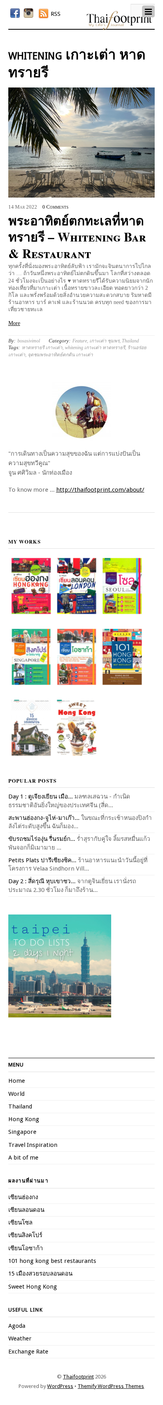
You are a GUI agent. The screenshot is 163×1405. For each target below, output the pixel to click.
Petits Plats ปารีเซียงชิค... (42, 860)
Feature (79, 341)
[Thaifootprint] (119, 28)
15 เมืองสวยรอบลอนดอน (40, 1273)
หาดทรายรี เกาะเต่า (42, 347)
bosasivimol (28, 341)
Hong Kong (23, 1119)
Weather (20, 1338)
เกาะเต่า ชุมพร (104, 341)
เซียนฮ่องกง (23, 1197)
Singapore (22, 1131)
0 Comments (55, 207)
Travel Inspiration (32, 1144)
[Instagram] (28, 13)
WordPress (60, 1386)
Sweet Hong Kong (32, 1286)
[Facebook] (15, 13)
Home (16, 1080)
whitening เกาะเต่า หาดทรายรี (95, 347)
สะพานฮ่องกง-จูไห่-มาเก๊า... (44, 817)
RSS (56, 13)
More (14, 323)
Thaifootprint (78, 1377)
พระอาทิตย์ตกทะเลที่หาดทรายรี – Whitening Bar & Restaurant (77, 237)
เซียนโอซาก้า (25, 1248)
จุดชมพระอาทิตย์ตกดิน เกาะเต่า (60, 354)
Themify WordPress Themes (111, 1386)
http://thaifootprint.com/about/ (100, 489)
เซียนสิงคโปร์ (25, 1235)
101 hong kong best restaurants (52, 1260)
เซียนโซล (20, 1222)
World (16, 1093)
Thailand (130, 341)
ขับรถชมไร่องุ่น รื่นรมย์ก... (41, 838)
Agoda (16, 1325)
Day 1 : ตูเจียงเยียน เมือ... (40, 796)
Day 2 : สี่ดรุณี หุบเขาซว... (42, 881)
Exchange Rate (28, 1351)
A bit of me (23, 1157)
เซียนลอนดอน (26, 1209)
